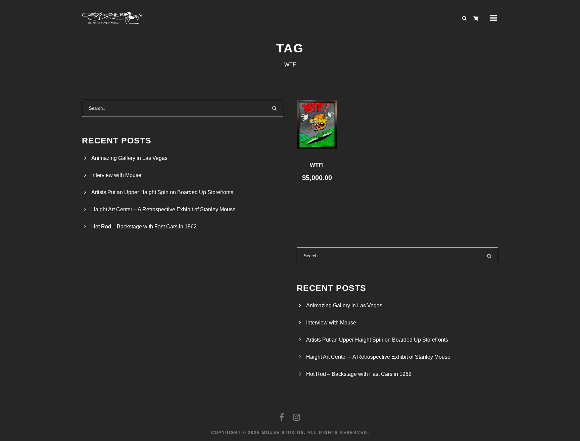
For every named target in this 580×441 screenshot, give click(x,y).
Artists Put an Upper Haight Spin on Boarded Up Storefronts (162, 192)
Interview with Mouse (116, 175)
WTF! (317, 165)
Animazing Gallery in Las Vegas (129, 158)
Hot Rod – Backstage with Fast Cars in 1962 (144, 226)
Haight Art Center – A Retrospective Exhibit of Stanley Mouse (163, 209)
